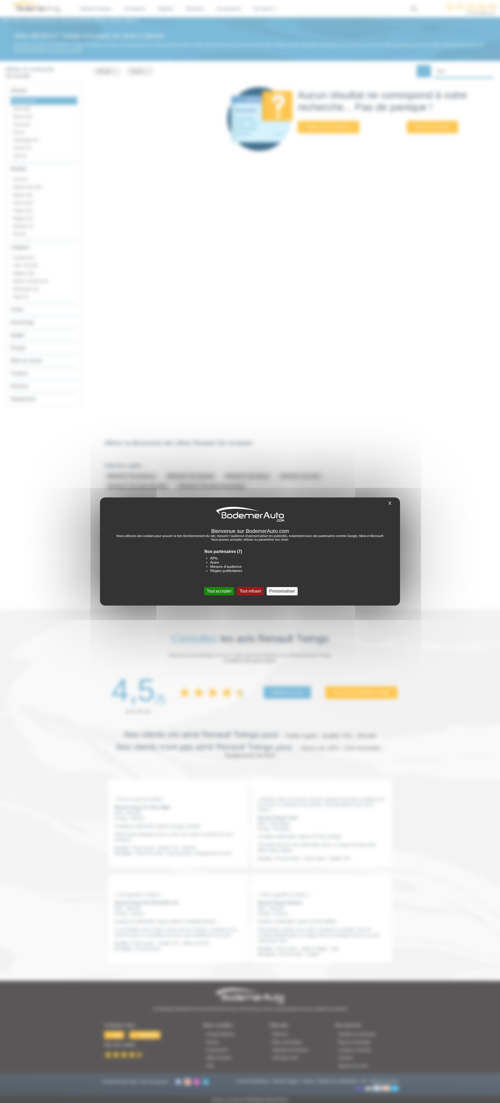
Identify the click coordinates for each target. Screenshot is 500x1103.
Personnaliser (282, 591)
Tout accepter (219, 591)
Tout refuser (250, 591)
